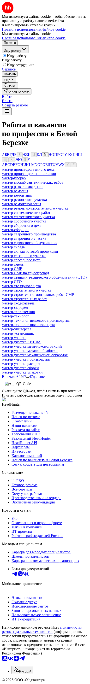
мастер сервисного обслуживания (29, 243)
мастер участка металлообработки (30, 351)
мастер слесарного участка (24, 256)
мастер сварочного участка (24, 238)
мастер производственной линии (29, 174)
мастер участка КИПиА (21, 342)
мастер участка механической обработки (35, 355)
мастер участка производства (26, 359)
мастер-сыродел (15, 307)
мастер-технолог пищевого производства (36, 320)
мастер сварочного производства (29, 234)
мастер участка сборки (20, 368)
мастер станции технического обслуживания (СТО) (44, 277)
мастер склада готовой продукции (30, 251)
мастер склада (13, 247)
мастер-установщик (18, 333)
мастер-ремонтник (17, 195)
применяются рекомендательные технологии (42, 629)
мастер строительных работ (24, 299)
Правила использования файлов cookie (34, 38)
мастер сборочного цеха (21, 225)
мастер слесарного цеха (21, 260)
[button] (7, 96)
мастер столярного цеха (21, 286)
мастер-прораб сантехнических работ (32, 182)
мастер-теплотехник (18, 312)
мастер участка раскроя (21, 364)
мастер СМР (12, 269)
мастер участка (14, 338)
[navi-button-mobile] (7, 111)
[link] (10, 85)
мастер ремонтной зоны (21, 204)
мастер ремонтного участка (24, 200)
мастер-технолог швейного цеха (28, 325)
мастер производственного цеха (28, 169)
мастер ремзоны (15, 191)
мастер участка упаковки (22, 372)
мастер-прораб (14, 178)
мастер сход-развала (18, 303)
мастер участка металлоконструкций (32, 346)
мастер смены (13, 264)
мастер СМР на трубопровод (25, 273)
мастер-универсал (16, 329)
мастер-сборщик (15, 230)
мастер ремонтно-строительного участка (35, 208)
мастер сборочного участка (24, 221)
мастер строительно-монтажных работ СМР (38, 294)
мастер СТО (12, 282)
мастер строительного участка (26, 290)
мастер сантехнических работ (26, 212)
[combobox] (22, 670)
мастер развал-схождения (22, 187)
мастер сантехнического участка (28, 217)
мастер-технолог (15, 316)
